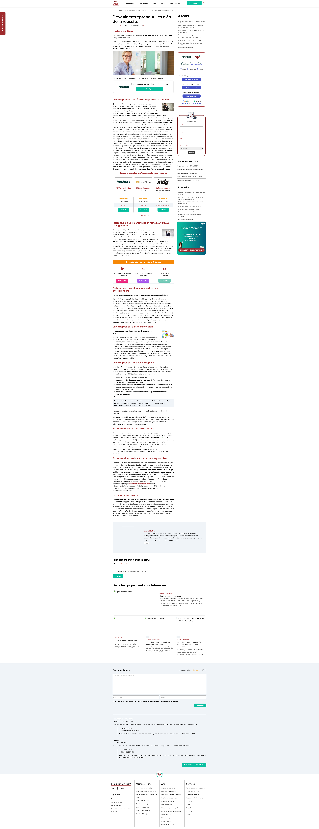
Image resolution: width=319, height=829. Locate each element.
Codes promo (194, 3)
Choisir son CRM (166, 814)
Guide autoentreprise (192, 794)
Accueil (114, 10)
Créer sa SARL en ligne (142, 804)
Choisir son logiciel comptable (170, 808)
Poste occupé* (184, 145)
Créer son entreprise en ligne (144, 788)
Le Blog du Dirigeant (116, 2)
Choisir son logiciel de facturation (171, 811)
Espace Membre (175, 3)
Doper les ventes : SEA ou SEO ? (187, 166)
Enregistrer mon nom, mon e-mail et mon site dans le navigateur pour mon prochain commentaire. (146, 701)
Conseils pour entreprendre (170, 596)
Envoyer (118, 576)
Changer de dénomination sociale (171, 794)
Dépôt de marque (166, 804)
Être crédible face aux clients (187, 173)
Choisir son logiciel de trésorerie (170, 818)
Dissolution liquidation (167, 801)
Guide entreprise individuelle (194, 798)
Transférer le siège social (168, 791)
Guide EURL (189, 801)
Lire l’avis (123, 205)
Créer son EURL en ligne (143, 800)
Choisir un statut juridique (193, 791)
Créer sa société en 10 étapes (126, 640)
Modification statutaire (168, 788)
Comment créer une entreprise (126, 10)
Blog (154, 3)
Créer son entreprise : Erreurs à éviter (189, 177)
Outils (162, 3)
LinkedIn (146, 543)
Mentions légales (116, 805)
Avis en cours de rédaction (163, 205)
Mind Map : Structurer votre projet (188, 180)
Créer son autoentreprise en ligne (146, 791)
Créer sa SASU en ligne (143, 810)
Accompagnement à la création (195, 788)
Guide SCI (189, 814)
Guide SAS (189, 811)
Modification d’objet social (169, 798)
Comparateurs (130, 3)
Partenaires (144, 3)
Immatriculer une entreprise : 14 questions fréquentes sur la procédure (189, 644)
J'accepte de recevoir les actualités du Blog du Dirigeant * (131, 571)
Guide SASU (189, 804)
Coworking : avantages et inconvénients (190, 169)
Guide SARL (189, 808)
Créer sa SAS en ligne (142, 807)
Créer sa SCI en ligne (142, 813)
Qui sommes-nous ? (117, 802)
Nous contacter (116, 799)
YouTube (122, 788)
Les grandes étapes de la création (144, 10)
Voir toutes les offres (143, 215)
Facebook (117, 788)
